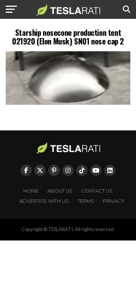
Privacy (113, 201)
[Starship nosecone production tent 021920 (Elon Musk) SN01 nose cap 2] (68, 102)
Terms (85, 201)
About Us (60, 191)
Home (31, 191)
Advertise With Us (44, 201)
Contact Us (97, 191)
